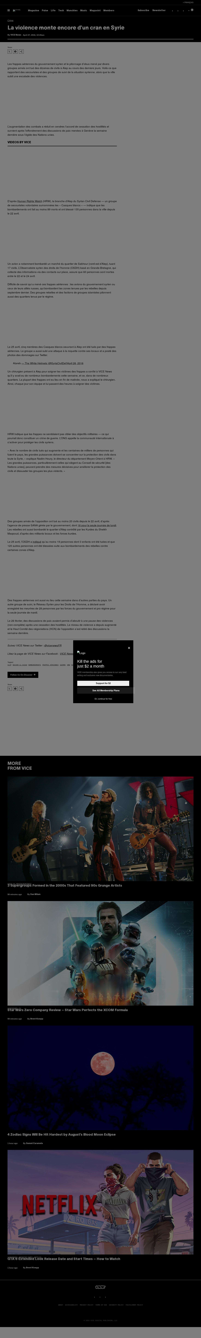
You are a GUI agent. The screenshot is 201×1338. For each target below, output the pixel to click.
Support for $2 (103, 683)
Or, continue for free (103, 699)
